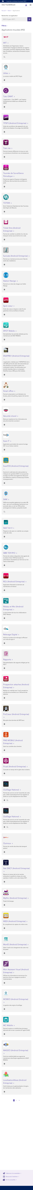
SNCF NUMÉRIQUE (8, 5)
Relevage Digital (10, 634)
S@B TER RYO (9, 553)
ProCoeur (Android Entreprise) (16, 714)
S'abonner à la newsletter (13, 1173)
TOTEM (6, 203)
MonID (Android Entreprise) (15, 944)
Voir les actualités (10, 1180)
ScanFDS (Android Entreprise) (15, 466)
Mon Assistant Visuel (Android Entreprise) (16, 971)
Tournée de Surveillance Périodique (13, 174)
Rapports (7, 659)
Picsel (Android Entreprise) (14, 766)
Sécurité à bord (10, 416)
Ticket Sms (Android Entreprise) (11, 229)
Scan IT (6, 441)
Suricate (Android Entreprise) (15, 256)
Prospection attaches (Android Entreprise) (16, 686)
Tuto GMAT (8, 96)
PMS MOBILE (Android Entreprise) (13, 742)
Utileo (6, 73)
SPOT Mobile (9, 331)
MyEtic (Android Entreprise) (15, 898)
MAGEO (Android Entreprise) (15, 1050)
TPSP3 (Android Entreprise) (15, 123)
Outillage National (11, 790)
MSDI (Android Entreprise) (14, 921)
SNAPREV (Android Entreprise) (16, 356)
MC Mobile (8, 1025)
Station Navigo (9, 281)
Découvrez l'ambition (12, 1176)
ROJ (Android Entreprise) (14, 581)
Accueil (4, 10)
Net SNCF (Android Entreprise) (16, 868)
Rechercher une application (10, 16)
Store (9, 10)
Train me (7, 148)
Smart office (8, 391)
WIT (5, 43)
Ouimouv (7, 843)
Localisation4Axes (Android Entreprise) (14, 1081)
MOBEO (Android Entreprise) (15, 999)
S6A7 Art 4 (8, 528)
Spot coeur (8, 306)
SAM (5, 499)
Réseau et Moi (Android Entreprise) (13, 608)
